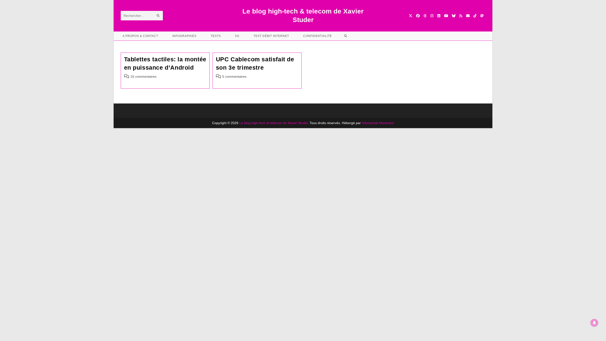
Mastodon (386, 123)
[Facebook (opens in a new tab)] (418, 16)
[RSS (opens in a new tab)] (460, 16)
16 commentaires (143, 76)
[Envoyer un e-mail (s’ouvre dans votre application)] (468, 16)
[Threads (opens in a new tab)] (425, 16)
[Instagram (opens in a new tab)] (431, 16)
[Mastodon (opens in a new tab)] (481, 16)
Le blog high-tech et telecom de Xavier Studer (273, 123)
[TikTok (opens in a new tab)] (475, 16)
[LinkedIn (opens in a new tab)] (438, 16)
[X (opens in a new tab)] (410, 16)
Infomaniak (370, 123)
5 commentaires (234, 76)
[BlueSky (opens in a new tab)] (453, 16)
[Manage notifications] (594, 323)
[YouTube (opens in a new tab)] (446, 16)
